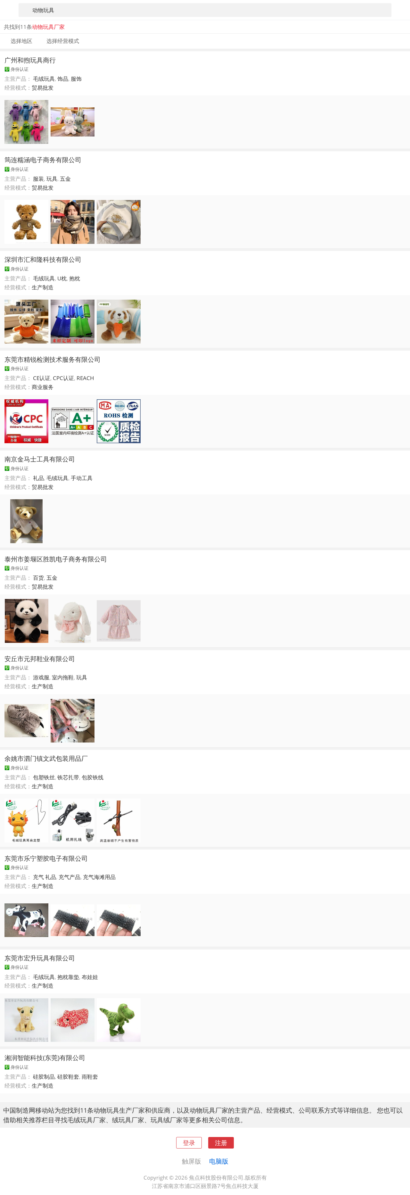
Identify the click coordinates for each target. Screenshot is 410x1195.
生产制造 (42, 287)
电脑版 (218, 1161)
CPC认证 (63, 378)
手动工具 (82, 478)
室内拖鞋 (63, 677)
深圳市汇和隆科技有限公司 (42, 259)
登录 (189, 1143)
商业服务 (42, 387)
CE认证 (41, 378)
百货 (38, 577)
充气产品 (69, 877)
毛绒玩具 (44, 78)
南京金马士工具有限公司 (39, 458)
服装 (38, 178)
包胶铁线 (92, 777)
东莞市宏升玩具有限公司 (39, 957)
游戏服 (41, 677)
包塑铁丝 (44, 777)
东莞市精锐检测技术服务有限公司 (52, 359)
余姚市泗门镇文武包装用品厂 (46, 758)
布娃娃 (90, 977)
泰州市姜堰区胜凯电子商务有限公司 (55, 558)
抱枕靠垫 (68, 977)
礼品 (38, 478)
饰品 (62, 78)
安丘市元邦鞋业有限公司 (39, 658)
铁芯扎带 (68, 777)
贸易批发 (42, 87)
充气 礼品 (44, 877)
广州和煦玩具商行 (30, 59)
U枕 (62, 278)
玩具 (81, 677)
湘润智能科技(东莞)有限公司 (44, 1057)
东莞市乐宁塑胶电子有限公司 (46, 858)
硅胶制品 (44, 1076)
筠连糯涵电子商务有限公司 (42, 159)
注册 (221, 1143)
